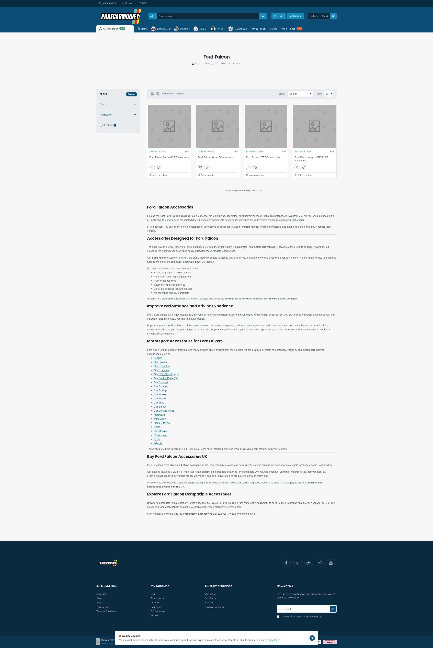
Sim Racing (160, 431)
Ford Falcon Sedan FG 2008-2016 (216, 157)
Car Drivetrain (161, 370)
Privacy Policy (273, 640)
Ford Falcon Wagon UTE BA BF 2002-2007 (311, 159)
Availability (106, 114)
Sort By (282, 93)
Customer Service (218, 586)
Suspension (160, 435)
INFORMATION (107, 586)
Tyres (157, 439)
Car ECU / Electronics (166, 374)
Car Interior (160, 398)
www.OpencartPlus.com (113, 643)
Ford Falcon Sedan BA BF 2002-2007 (169, 157)
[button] (152, 167)
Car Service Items (164, 410)
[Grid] (152, 93)
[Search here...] (263, 16)
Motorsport (160, 418)
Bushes (158, 358)
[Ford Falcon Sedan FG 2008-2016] (217, 126)
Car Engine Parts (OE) (166, 378)
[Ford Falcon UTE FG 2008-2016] (266, 126)
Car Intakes (160, 394)
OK (312, 638)
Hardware (159, 414)
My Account (160, 586)
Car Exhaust (161, 382)
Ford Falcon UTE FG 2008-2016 (263, 157)
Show (319, 93)
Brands (104, 104)
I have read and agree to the (301, 616)
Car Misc (159, 402)
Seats (157, 427)
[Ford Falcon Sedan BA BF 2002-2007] (169, 126)
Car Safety (160, 406)
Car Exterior (160, 386)
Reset (132, 94)
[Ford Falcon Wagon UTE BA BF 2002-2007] (314, 126)
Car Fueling (160, 390)
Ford (223, 63)
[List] (157, 93)
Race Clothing (162, 422)
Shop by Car (211, 63)
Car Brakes (160, 362)
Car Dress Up (161, 366)
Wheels (158, 443)
